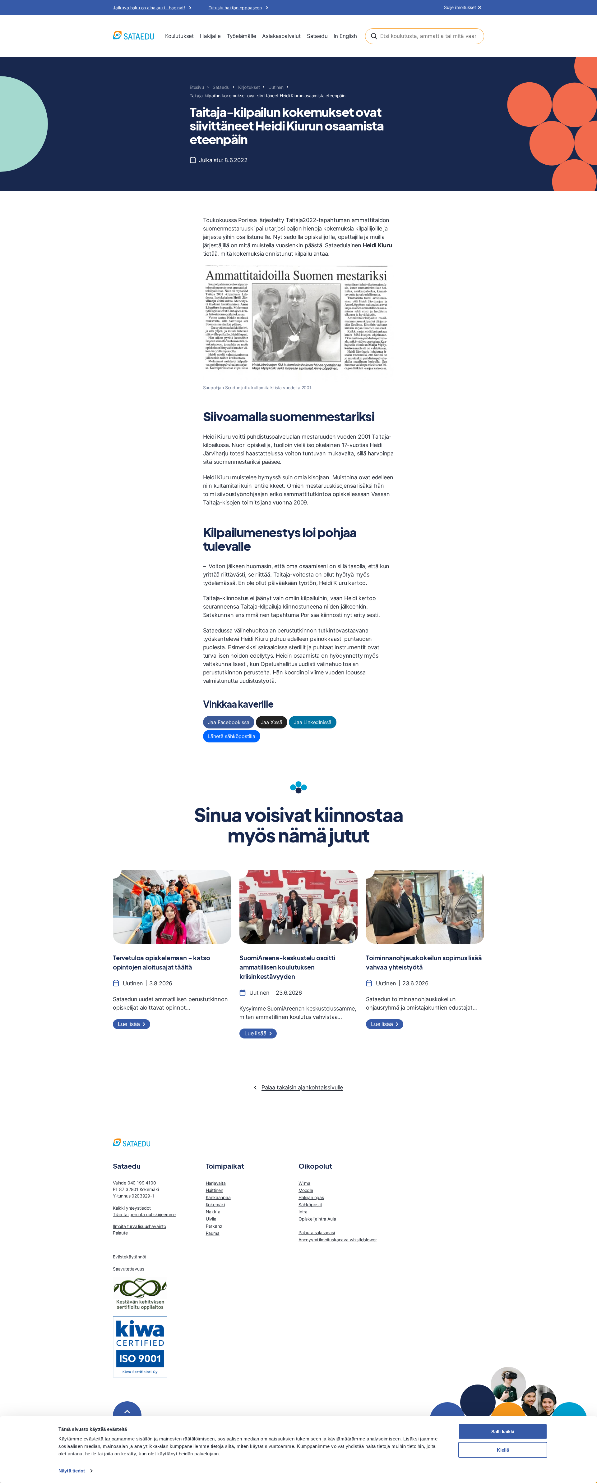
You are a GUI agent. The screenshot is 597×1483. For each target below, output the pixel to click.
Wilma (304, 1183)
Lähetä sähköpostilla (231, 736)
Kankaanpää (218, 1197)
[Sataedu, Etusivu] (133, 36)
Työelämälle (241, 36)
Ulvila (211, 1218)
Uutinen (276, 87)
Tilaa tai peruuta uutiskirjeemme (144, 1214)
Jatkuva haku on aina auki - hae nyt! (149, 7)
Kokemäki (215, 1204)
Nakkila (213, 1211)
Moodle (305, 1190)
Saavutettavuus (128, 1268)
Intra (303, 1211)
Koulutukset (179, 36)
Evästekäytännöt (129, 1256)
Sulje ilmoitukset (460, 7)
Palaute (120, 1232)
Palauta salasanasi (316, 1232)
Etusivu (197, 87)
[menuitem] (179, 36)
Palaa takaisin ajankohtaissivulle (302, 1087)
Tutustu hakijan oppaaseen (235, 7)
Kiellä (503, 1450)
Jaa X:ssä (271, 722)
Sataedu (317, 36)
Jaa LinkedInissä (312, 722)
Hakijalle (210, 36)
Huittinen (214, 1190)
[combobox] (424, 36)
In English (345, 36)
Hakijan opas (311, 1197)
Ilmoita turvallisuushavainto (139, 1226)
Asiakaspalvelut (281, 36)
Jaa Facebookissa (228, 722)
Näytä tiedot (71, 1470)
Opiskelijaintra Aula (317, 1218)
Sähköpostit (310, 1204)
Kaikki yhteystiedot (132, 1208)
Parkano (214, 1226)
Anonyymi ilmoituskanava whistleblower (337, 1239)
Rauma (213, 1233)
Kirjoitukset (249, 87)
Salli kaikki (502, 1431)
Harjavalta (216, 1183)
